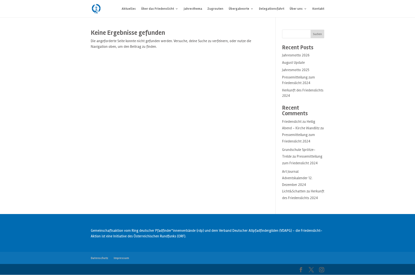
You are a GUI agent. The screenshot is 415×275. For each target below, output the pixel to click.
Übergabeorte (239, 9)
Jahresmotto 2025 (295, 70)
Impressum (121, 258)
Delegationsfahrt (271, 9)
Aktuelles (129, 9)
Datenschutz (99, 258)
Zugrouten (215, 9)
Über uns (296, 9)
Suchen (317, 34)
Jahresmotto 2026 (296, 55)
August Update (293, 62)
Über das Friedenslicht (157, 9)
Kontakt (318, 9)
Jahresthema (193, 9)
